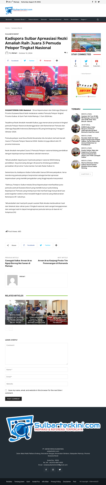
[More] (57, 60)
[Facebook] (92, 1)
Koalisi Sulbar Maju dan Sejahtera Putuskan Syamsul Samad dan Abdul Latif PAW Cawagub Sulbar (90, 154)
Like (75, 61)
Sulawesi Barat (16, 28)
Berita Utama (15, 315)
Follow (86, 61)
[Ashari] (7, 53)
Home (7, 28)
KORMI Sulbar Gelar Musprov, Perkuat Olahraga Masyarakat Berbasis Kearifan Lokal (36, 319)
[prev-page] (6, 329)
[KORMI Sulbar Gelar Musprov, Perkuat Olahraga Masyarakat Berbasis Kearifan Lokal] (36, 312)
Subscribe (97, 61)
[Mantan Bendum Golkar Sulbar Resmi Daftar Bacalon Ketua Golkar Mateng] (75, 164)
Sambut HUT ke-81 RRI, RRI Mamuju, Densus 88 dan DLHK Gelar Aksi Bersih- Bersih (15, 319)
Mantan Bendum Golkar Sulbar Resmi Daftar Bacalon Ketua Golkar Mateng (90, 165)
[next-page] (11, 329)
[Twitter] (98, 1)
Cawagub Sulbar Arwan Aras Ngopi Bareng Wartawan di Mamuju (18, 263)
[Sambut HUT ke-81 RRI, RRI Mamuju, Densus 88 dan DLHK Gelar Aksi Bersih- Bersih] (15, 312)
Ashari (14, 53)
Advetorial (36, 315)
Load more (85, 174)
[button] (97, 19)
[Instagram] (95, 1)
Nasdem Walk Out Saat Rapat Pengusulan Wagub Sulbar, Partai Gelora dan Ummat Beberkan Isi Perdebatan (57, 319)
